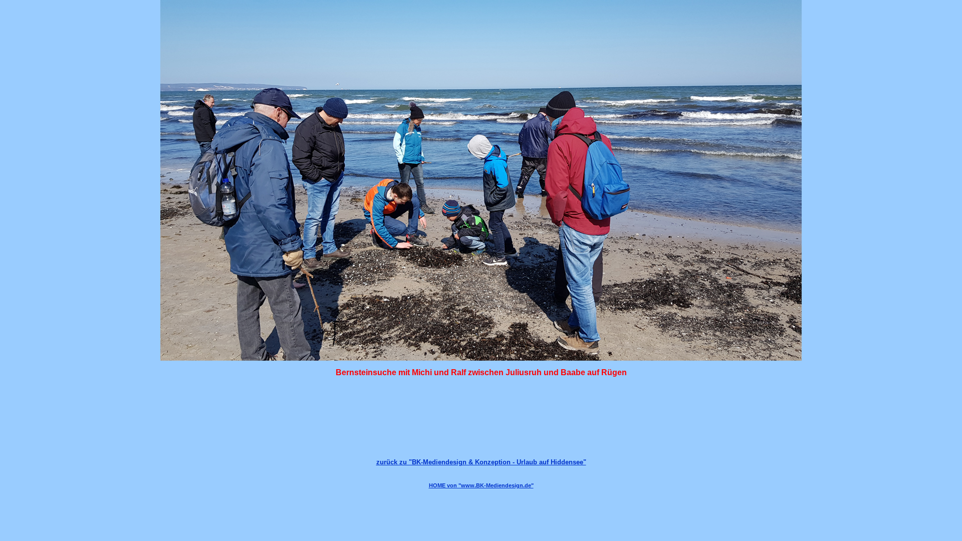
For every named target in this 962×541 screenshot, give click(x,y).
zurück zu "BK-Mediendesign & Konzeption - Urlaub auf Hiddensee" (481, 462)
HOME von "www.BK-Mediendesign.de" (481, 485)
